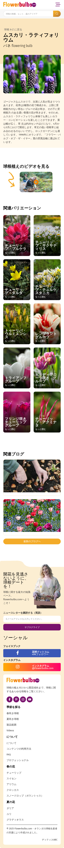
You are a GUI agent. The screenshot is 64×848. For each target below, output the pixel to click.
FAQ (9, 754)
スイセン (11, 778)
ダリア (10, 808)
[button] (58, 4)
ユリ (9, 814)
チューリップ (14, 772)
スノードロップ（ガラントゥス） (25, 795)
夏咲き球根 (13, 719)
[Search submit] (57, 14)
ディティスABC (49, 839)
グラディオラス (15, 819)
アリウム (11, 784)
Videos (10, 730)
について (11, 743)
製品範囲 (11, 724)
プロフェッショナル (18, 760)
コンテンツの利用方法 (19, 748)
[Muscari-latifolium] (32, 74)
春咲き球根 (13, 713)
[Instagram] (23, 699)
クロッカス (13, 790)
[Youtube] (30, 699)
